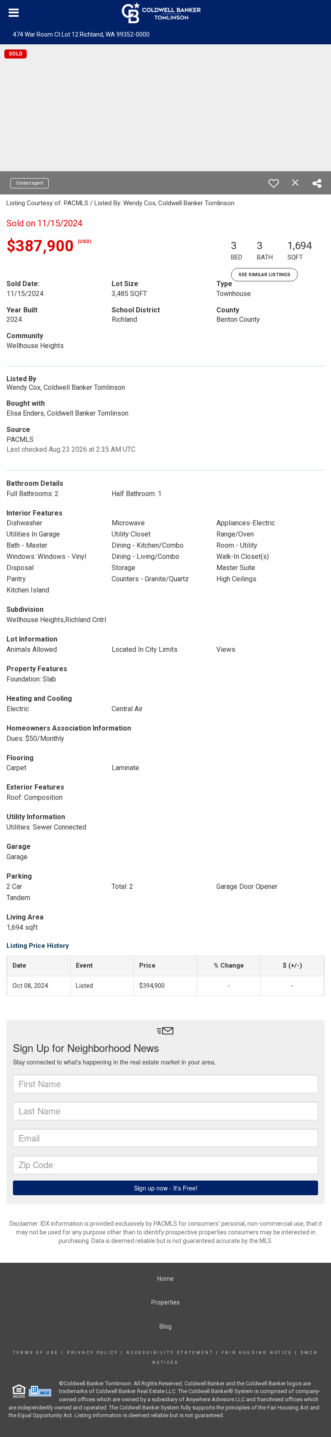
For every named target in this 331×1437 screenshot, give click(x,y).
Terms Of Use (36, 1353)
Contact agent (29, 183)
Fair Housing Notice (257, 1353)
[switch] (273, 183)
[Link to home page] (165, 13)
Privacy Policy (92, 1353)
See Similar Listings (264, 275)
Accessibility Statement (169, 1353)
